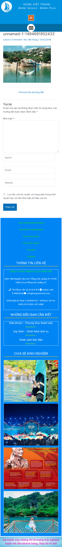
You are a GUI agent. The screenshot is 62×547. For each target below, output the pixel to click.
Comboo (31, 256)
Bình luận (8, 118)
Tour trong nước (31, 236)
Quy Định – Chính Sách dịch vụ (31, 331)
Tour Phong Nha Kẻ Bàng (31, 223)
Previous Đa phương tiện (31, 92)
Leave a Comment (12, 39)
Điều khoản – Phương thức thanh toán (31, 323)
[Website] (29, 183)
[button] (31, 18)
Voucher (31, 249)
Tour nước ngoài (31, 243)
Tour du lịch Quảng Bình (31, 229)
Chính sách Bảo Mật (31, 339)
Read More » (31, 327)
